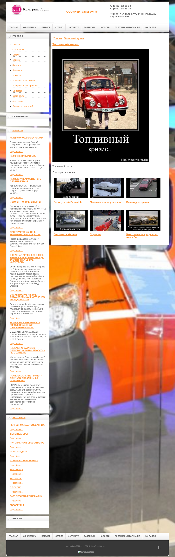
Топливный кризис (65, 44)
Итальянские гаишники (24, 460)
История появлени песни (25, 202)
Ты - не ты (16, 478)
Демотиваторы (19, 434)
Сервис (16, 60)
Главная (16, 44)
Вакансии (17, 70)
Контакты (17, 91)
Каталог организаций (22, 106)
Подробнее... (16, 151)
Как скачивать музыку (23, 156)
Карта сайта (18, 96)
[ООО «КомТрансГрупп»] (30, 12)
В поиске (15, 487)
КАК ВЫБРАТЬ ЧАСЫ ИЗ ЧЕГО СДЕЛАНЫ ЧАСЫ (25, 180)
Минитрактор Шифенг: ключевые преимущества (25, 233)
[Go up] (159, 548)
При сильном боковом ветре (27, 443)
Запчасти (17, 65)
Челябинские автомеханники (27, 425)
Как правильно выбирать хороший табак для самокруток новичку (25, 325)
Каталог (16, 55)
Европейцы (17, 505)
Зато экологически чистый (26, 496)
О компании (18, 50)
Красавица (16, 469)
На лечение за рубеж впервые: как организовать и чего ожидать (27, 350)
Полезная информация (23, 80)
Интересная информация (25, 86)
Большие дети (18, 452)
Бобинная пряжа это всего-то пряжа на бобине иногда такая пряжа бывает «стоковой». (27, 258)
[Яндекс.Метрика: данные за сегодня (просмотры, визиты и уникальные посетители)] (86, 552)
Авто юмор (17, 101)
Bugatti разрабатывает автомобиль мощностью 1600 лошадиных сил (27, 297)
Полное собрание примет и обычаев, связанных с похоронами (26, 378)
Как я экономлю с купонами (26, 138)
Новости (16, 75)
